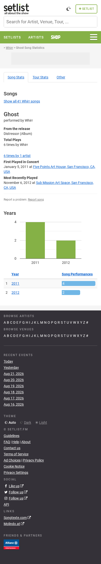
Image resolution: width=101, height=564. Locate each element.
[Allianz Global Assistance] (11, 544)
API (6, 504)
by (17, 156)
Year (15, 274)
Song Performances (77, 274)
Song (16, 77)
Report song (36, 199)
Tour (40, 77)
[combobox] (50, 21)
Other (61, 77)
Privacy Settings (16, 472)
